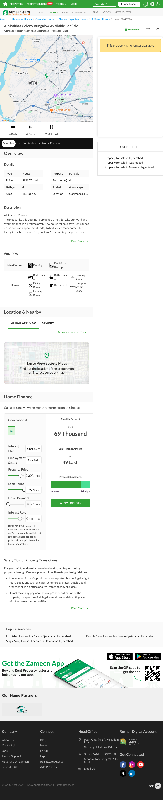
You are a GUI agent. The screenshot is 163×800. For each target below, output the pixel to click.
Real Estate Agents (51, 761)
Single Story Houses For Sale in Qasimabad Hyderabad (39, 641)
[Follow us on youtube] (141, 768)
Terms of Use (10, 767)
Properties (16, 4)
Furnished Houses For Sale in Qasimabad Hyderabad (38, 636)
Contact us (9, 745)
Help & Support (11, 756)
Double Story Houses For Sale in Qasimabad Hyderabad (120, 636)
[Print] (148, 29)
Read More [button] (77, 241)
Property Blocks (39, 3)
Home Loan (134, 29)
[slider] (20, 476)
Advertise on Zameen (15, 761)
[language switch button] (145, 4)
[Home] (5, 4)
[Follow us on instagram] (132, 768)
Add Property (48, 767)
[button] (33, 448)
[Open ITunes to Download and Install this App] (121, 659)
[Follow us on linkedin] (132, 776)
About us (8, 740)
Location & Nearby (28, 143)
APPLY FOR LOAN (70, 503)
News (43, 745)
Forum (44, 750)
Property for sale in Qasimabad (124, 162)
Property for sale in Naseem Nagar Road (129, 167)
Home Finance (51, 143)
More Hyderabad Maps (72, 332)
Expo (43, 756)
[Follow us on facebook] (124, 768)
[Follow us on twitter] (124, 776)
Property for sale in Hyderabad (124, 158)
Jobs (5, 750)
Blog (43, 740)
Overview (9, 143)
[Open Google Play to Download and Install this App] (148, 659)
